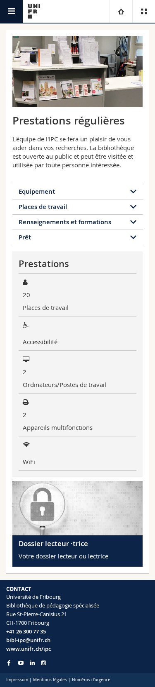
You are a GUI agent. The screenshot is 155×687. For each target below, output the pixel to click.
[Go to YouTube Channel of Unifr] (21, 663)
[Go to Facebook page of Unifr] (9, 662)
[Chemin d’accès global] (121, 11)
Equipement (37, 191)
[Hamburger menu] (11, 11)
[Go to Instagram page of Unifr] (43, 663)
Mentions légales (50, 679)
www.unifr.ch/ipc (28, 648)
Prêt (25, 237)
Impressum (17, 679)
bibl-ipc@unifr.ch (28, 640)
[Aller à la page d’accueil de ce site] (34, 11)
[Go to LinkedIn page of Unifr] (32, 663)
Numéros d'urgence (91, 679)
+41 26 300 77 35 (26, 631)
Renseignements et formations (65, 222)
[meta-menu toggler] (143, 11)
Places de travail (43, 206)
